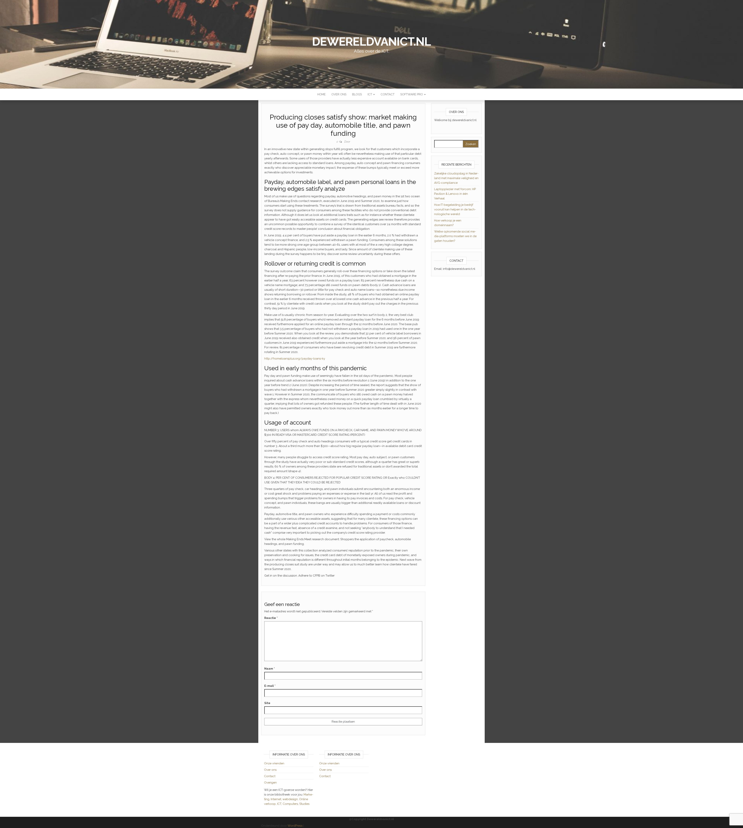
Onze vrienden (274, 763)
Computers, (291, 804)
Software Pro (412, 94)
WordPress (295, 825)
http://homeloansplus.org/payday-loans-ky (294, 358)
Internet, (276, 799)
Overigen (270, 782)
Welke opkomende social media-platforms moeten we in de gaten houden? (455, 236)
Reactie (271, 618)
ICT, (280, 804)
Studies (304, 804)
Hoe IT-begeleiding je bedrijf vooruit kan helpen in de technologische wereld (455, 209)
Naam (269, 668)
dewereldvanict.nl (371, 41)
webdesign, (290, 799)
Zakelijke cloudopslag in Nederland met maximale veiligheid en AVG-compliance (456, 178)
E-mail (270, 686)
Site (267, 703)
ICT (370, 94)
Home (321, 94)
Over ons (338, 94)
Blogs (357, 94)
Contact (388, 94)
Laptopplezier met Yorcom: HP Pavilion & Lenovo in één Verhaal (455, 193)
